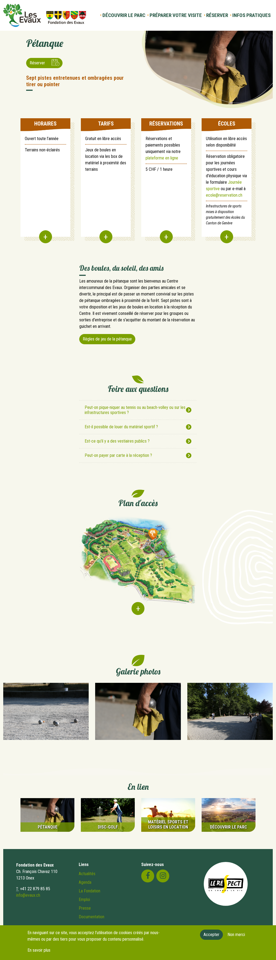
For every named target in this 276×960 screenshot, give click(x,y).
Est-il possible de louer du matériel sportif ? (121, 426)
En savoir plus (38, 950)
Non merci (236, 934)
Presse (85, 908)
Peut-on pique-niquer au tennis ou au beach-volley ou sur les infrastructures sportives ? (135, 410)
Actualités (87, 873)
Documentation (91, 916)
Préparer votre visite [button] (176, 15)
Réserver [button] (217, 15)
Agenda (85, 882)
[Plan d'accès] (138, 567)
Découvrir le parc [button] (123, 15)
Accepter (211, 934)
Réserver (37, 62)
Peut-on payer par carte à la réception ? (118, 455)
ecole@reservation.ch (224, 195)
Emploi (84, 899)
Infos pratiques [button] (251, 15)
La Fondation (89, 890)
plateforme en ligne (162, 158)
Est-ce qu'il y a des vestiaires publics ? (117, 441)
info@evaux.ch (28, 895)
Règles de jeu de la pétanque (107, 339)
